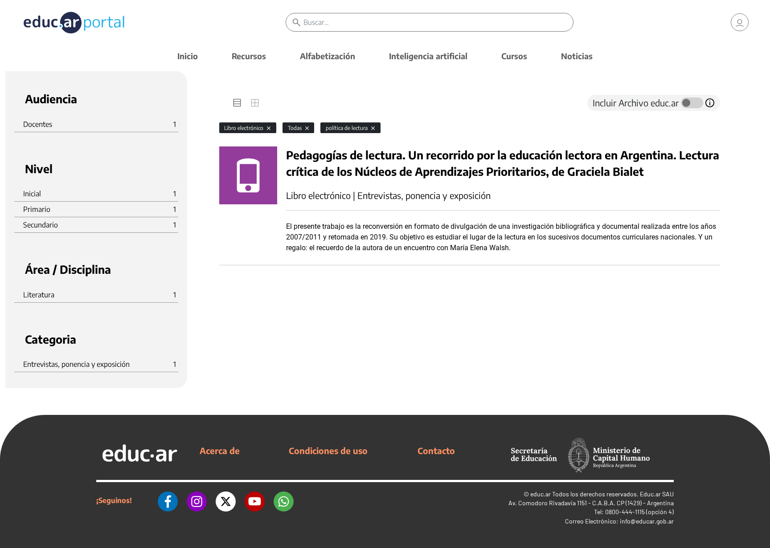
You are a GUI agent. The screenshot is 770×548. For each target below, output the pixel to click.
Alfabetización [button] (327, 56)
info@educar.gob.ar (647, 521)
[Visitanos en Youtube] (255, 500)
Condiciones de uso (328, 450)
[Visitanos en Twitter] (226, 500)
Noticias (577, 56)
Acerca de (220, 450)
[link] (740, 22)
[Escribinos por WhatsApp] (284, 500)
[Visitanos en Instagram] (197, 500)
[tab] (237, 103)
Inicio (187, 56)
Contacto (436, 450)
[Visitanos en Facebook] (168, 500)
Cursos (514, 56)
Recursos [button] (249, 56)
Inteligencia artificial (428, 56)
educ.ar (540, 494)
